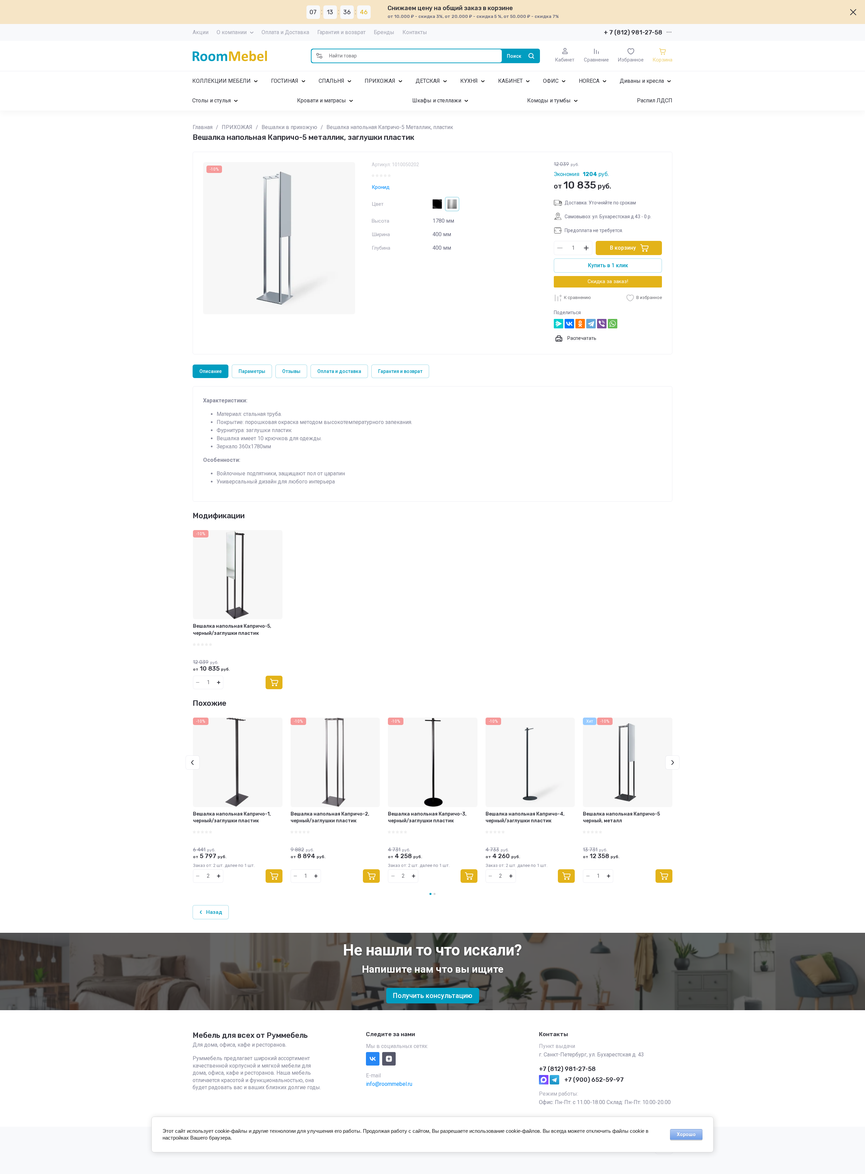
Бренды (384, 32)
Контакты (414, 32)
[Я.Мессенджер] (558, 323)
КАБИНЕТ (510, 81)
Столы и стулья (211, 100)
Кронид (381, 187)
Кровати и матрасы (321, 100)
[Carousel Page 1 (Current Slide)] (430, 894)
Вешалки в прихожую (289, 127)
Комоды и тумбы (549, 100)
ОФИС (551, 81)
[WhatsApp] (612, 323)
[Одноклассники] (580, 323)
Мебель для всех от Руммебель (250, 1035)
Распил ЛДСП (654, 100)
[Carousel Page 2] (435, 894)
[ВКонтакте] (569, 323)
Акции (200, 32)
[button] (319, 56)
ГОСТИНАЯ (284, 81)
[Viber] (602, 323)
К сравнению (577, 297)
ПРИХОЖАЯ (380, 81)
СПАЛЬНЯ (331, 81)
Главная (203, 127)
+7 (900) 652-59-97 (594, 1079)
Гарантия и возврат (341, 32)
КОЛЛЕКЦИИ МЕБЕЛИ (221, 81)
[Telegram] (591, 323)
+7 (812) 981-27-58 (567, 1069)
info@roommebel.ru (389, 1084)
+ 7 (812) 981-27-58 (633, 32)
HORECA (589, 81)
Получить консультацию (432, 996)
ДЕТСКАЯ (428, 81)
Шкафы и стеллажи (436, 100)
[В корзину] (274, 682)
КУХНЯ (469, 81)
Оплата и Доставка (285, 32)
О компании (232, 32)
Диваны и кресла (642, 81)
